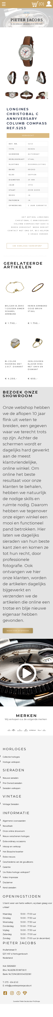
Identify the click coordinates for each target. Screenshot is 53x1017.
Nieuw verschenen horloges (16, 836)
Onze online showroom (14, 831)
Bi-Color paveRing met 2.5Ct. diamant (14, 364)
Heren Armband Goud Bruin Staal (37, 308)
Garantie (7, 867)
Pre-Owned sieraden (12, 783)
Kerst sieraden (9, 887)
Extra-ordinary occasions (14, 841)
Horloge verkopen (11, 762)
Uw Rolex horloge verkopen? (16, 872)
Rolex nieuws (9, 857)
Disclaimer (8, 882)
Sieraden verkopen (11, 788)
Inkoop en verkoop (12, 846)
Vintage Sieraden (11, 804)
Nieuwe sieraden (10, 778)
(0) (41, 3)
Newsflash (8, 826)
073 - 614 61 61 (11, 982)
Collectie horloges (11, 757)
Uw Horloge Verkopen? (27, 246)
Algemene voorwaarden (14, 821)
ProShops (36, 1001)
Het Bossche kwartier (13, 851)
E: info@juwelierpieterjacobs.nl (17, 985)
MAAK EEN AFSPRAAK (18, 631)
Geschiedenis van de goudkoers (18, 862)
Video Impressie (10, 877)
